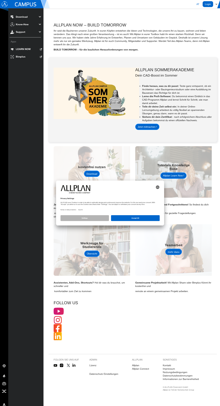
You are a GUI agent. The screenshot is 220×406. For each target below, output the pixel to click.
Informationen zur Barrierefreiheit (181, 379)
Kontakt (167, 365)
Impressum (169, 368)
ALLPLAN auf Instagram (62, 365)
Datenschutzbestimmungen (177, 375)
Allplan (135, 365)
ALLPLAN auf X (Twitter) (68, 365)
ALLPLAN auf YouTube (55, 365)
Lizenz (92, 365)
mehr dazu (173, 252)
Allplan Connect (140, 368)
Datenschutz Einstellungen (103, 374)
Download (91, 173)
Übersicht (92, 253)
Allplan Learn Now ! (173, 175)
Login (208, 4)
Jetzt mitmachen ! (147, 126)
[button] (198, 4)
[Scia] (4, 376)
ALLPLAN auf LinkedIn (74, 365)
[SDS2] (4, 365)
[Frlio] (4, 383)
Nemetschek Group (186, 390)
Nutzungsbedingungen (175, 372)
